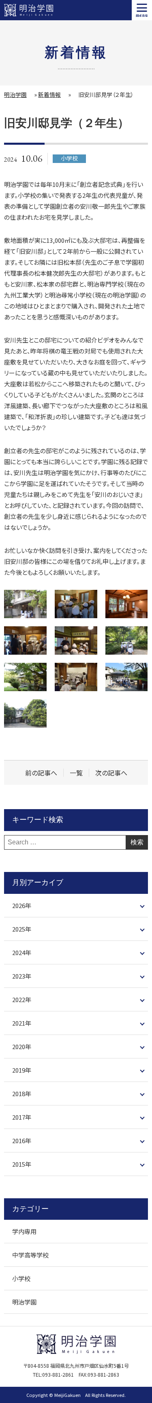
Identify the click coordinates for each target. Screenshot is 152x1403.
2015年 (21, 1164)
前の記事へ (41, 773)
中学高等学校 (30, 1255)
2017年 (21, 1117)
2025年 (21, 929)
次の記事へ (111, 773)
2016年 (21, 1140)
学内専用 (24, 1231)
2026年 (21, 905)
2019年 (21, 1070)
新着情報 (49, 94)
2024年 (21, 952)
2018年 (21, 1093)
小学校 (21, 1278)
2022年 (21, 999)
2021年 (21, 1023)
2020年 (21, 1046)
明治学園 (15, 94)
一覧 (76, 773)
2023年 (21, 976)
